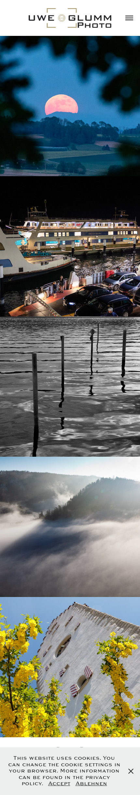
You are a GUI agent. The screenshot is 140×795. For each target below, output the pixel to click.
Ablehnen (91, 783)
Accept (59, 783)
